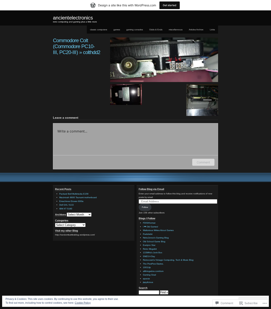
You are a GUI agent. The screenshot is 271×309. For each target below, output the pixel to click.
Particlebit (147, 234)
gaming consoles (134, 29)
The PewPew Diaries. (153, 264)
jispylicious (148, 282)
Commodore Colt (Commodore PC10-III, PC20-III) (74, 46)
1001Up (147, 267)
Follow (145, 207)
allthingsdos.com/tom (153, 271)
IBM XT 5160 (65, 208)
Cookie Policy (83, 302)
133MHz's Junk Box (152, 252)
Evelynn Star (149, 245)
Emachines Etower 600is (71, 201)
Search (143, 288)
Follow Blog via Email (151, 189)
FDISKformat (149, 223)
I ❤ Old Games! (150, 226)
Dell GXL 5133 (66, 205)
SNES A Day (149, 256)
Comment (203, 162)
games (116, 29)
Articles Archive (196, 29)
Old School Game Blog (154, 241)
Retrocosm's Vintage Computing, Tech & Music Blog (168, 260)
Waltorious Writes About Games (158, 230)
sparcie (146, 278)
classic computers (98, 29)
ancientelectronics (73, 18)
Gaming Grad (149, 275)
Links (212, 29)
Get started (169, 5)
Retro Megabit (150, 249)
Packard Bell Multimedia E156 (73, 194)
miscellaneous (176, 29)
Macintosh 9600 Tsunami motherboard (78, 197)
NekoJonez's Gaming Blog (156, 238)
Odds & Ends (155, 29)
